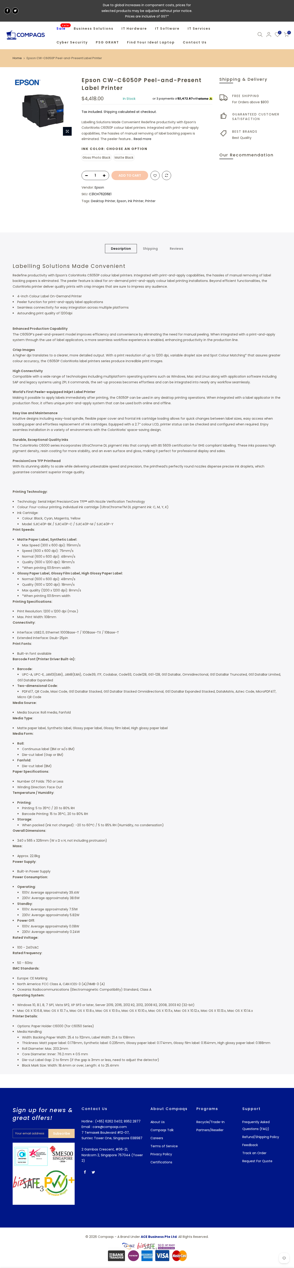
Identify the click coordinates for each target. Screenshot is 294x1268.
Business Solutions (93, 28)
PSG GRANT (107, 42)
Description (121, 248)
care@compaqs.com (109, 1127)
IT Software (167, 28)
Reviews (176, 248)
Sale (63, 27)
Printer (150, 201)
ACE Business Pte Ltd (159, 1236)
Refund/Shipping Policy (260, 1137)
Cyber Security (72, 42)
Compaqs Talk (162, 1130)
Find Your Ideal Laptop (151, 42)
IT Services (199, 28)
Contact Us (195, 42)
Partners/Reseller (209, 1130)
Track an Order (254, 1153)
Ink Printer (136, 201)
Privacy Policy (161, 1154)
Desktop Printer (103, 201)
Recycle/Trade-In (210, 1122)
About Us (157, 1122)
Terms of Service (164, 1146)
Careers (156, 1138)
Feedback (250, 1145)
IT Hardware (134, 28)
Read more (142, 139)
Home (17, 58)
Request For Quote (257, 1161)
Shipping (110, 111)
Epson (99, 187)
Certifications (161, 1162)
